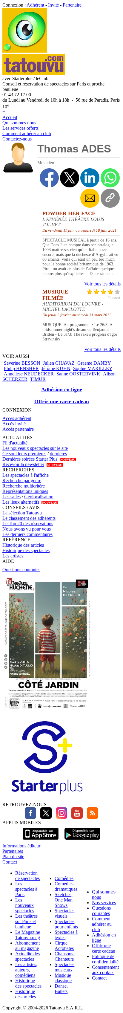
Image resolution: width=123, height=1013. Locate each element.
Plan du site (13, 856)
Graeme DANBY (94, 363)
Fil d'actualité (14, 442)
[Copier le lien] (110, 198)
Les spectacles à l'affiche (25, 475)
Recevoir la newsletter (23, 464)
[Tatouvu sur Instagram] (60, 817)
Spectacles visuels (64, 913)
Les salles (11, 496)
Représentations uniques (25, 491)
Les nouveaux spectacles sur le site (35, 448)
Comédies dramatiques (66, 886)
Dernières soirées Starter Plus (29, 459)
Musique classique (63, 978)
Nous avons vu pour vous (26, 528)
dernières (58, 453)
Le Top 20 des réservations (27, 523)
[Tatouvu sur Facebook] (30, 817)
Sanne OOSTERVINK (78, 373)
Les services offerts (20, 128)
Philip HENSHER (21, 368)
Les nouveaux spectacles (24, 905)
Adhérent (35, 4)
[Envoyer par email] (89, 198)
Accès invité (14, 423)
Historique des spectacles (26, 550)
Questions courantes (21, 569)
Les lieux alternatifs (20, 502)
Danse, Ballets (61, 988)
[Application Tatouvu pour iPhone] (40, 840)
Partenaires (12, 851)
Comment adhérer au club (26, 133)
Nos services (104, 902)
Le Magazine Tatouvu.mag (27, 935)
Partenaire (72, 4)
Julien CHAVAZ (59, 363)
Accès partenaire (18, 429)
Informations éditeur (21, 845)
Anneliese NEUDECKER (29, 373)
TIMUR (38, 379)
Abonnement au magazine (27, 945)
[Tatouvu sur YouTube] (75, 817)
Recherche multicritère (23, 485)
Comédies (64, 878)
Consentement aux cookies (105, 970)
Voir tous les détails (102, 283)
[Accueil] (24, 51)
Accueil (9, 117)
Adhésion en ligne (61, 389)
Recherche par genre (21, 480)
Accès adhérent (16, 418)
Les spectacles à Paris (26, 889)
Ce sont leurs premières (24, 453)
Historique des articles (23, 545)
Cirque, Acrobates (64, 945)
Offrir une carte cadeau (61, 401)
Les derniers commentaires (27, 534)
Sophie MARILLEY (92, 368)
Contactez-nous (17, 138)
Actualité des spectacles (27, 956)
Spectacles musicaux (64, 967)
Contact (9, 861)
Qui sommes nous (19, 122)
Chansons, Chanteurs (64, 956)
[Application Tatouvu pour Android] (82, 840)
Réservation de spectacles (27, 875)
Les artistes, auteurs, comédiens (26, 970)
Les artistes (12, 555)
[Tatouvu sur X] (44, 817)
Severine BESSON (22, 363)
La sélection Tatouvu (22, 512)
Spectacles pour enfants (66, 924)
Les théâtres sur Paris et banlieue (26, 921)
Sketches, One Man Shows (64, 900)
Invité (53, 4)
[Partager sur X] (69, 177)
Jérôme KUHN (55, 368)
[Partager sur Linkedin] (89, 177)
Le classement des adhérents (29, 518)
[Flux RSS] (91, 817)
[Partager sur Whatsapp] (110, 177)
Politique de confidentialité (105, 959)
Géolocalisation (38, 496)
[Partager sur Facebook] (49, 177)
